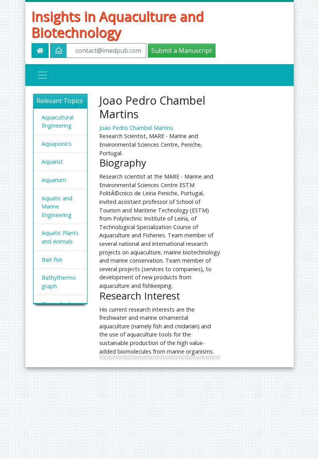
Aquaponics (57, 143)
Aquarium (54, 180)
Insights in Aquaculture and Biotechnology (118, 24)
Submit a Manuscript (181, 50)
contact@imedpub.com (108, 50)
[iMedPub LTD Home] (40, 50)
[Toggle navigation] (42, 75)
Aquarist (52, 161)
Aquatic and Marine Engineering (57, 206)
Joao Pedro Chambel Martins (136, 127)
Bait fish (52, 259)
